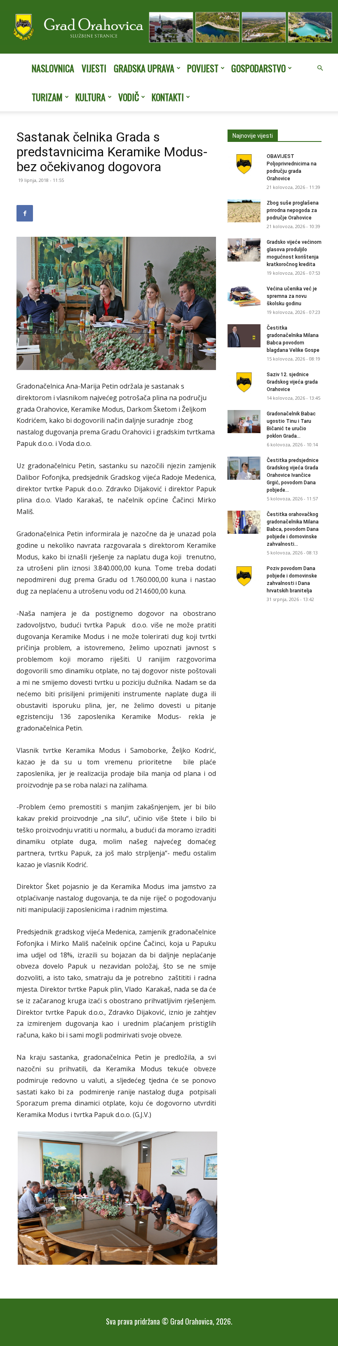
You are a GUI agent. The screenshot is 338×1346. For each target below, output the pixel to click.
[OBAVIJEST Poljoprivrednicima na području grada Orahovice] (244, 164)
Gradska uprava (144, 68)
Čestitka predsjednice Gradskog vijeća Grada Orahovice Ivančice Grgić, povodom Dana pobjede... (293, 475)
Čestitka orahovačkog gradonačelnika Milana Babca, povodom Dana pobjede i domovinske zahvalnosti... (293, 529)
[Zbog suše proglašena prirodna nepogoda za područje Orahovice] (244, 210)
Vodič (128, 97)
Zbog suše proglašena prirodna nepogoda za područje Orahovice (293, 210)
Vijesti (94, 68)
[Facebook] (24, 213)
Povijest (202, 68)
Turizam (47, 97)
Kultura (90, 97)
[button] (320, 68)
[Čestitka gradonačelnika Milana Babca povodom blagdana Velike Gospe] (244, 335)
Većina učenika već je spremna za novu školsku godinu (292, 296)
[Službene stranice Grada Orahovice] (169, 28)
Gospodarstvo (258, 68)
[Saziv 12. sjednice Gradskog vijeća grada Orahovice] (244, 382)
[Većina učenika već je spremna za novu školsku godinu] (244, 296)
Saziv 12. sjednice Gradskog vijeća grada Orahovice (292, 382)
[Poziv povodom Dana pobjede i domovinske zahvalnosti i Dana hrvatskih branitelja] (244, 576)
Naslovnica (53, 68)
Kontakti (168, 97)
